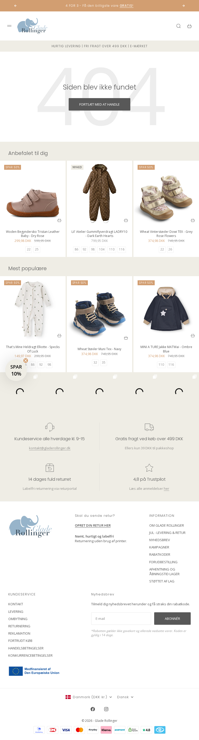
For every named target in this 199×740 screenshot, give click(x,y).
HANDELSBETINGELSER (26, 648)
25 (37, 249)
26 (170, 249)
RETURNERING (19, 626)
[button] (16, 370)
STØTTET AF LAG (161, 581)
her (166, 488)
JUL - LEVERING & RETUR (167, 532)
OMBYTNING (17, 618)
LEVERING (15, 611)
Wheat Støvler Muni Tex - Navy (99, 349)
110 (112, 249)
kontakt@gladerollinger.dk (49, 448)
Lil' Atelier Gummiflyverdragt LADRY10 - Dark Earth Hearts (99, 234)
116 (121, 249)
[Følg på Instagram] (106, 709)
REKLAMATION (19, 633)
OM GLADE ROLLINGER (166, 525)
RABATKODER (159, 554)
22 (29, 249)
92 (84, 249)
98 (93, 249)
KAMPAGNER (159, 547)
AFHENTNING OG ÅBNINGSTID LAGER (164, 571)
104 (101, 249)
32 (95, 362)
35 (103, 362)
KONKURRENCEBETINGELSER (30, 655)
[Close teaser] (25, 360)
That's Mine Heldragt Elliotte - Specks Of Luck (33, 349)
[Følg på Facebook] (92, 709)
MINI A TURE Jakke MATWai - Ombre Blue (166, 349)
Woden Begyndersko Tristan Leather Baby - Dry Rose (33, 234)
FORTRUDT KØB (20, 640)
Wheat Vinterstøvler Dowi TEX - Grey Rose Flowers (166, 234)
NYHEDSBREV (159, 540)
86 (76, 249)
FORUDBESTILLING (163, 562)
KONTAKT (15, 604)
